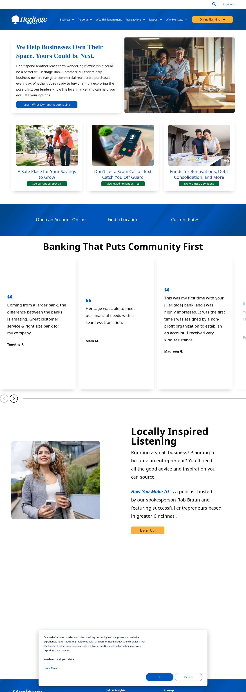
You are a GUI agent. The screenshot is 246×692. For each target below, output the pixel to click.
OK (160, 676)
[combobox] (214, 4)
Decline (188, 676)
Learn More (50, 667)
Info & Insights (115, 690)
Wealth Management (109, 19)
